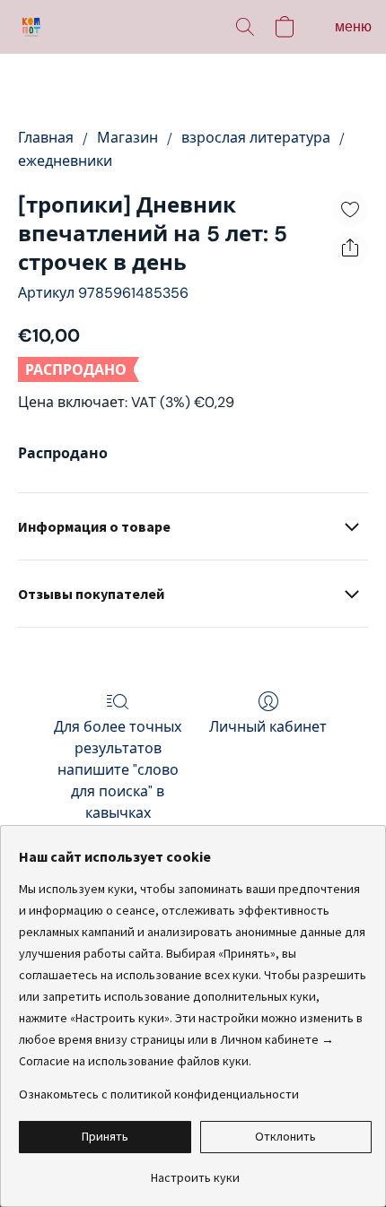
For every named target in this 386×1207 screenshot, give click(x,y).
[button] (32, 27)
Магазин (127, 137)
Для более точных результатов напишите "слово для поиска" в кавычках (117, 769)
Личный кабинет (268, 726)
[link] (195, 1170)
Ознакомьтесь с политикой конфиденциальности (159, 1094)
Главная (46, 137)
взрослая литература (255, 137)
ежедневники (65, 161)
